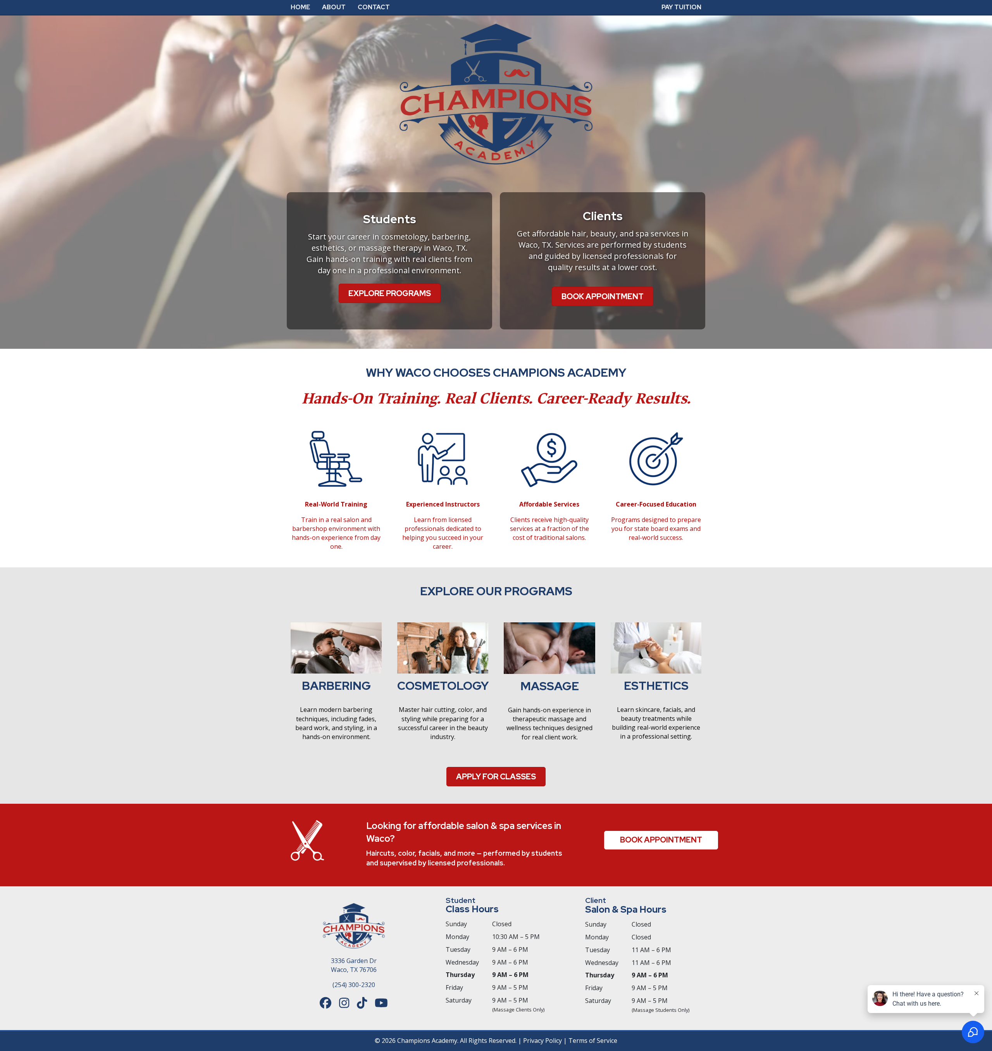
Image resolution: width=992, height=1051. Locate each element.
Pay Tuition (681, 7)
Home (300, 7)
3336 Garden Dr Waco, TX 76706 (354, 965)
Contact (374, 7)
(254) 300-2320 (353, 984)
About (334, 7)
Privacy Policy (542, 1040)
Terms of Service (592, 1040)
